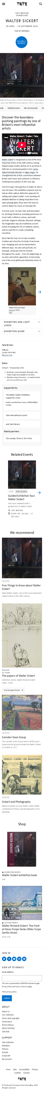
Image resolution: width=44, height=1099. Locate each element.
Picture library (8, 1025)
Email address (8, 972)
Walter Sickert (7, 159)
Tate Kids (5, 1031)
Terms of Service (21, 986)
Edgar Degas (30, 172)
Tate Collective (8, 1042)
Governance (7, 1021)
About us (6, 1011)
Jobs (15, 1069)
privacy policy (11, 992)
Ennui (11, 310)
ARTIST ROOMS (8, 1028)
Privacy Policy (7, 986)
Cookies (17, 1073)
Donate (5, 1052)
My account (7, 1059)
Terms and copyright (10, 1018)
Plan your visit (7, 355)
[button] (40, 4)
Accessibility (24, 1069)
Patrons (5, 1049)
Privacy (35, 1069)
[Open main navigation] (8, 3)
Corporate (6, 1055)
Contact (26, 1073)
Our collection (8, 1015)
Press (8, 1069)
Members (6, 1045)
